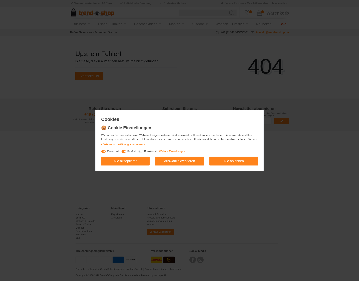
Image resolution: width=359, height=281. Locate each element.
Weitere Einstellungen (172, 151)
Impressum (138, 144)
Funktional (150, 151)
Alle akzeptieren (125, 161)
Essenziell (113, 151)
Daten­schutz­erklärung (116, 144)
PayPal (131, 151)
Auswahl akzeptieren (179, 161)
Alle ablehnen (233, 161)
